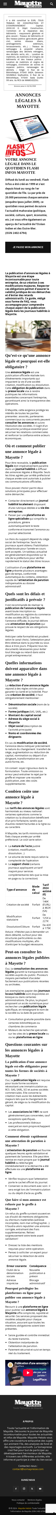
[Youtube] (40, 1489)
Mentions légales (35, 1500)
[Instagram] (24, 1489)
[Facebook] (16, 1489)
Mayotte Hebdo (25, 1508)
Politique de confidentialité (28, 1503)
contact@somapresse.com (28, 1469)
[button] (5, 4)
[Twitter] (32, 1489)
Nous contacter (18, 1500)
